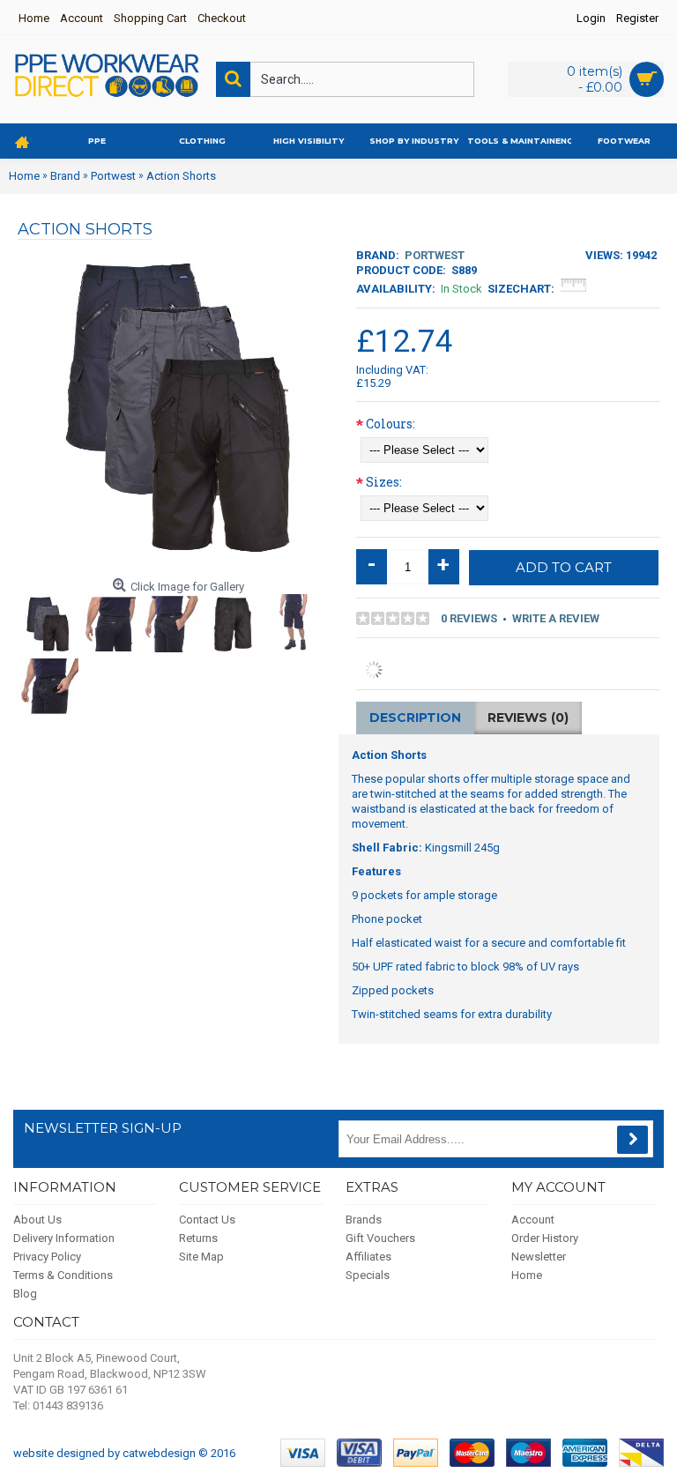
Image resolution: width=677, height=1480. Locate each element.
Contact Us (207, 1219)
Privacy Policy (47, 1256)
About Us (37, 1219)
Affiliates (368, 1256)
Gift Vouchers (380, 1238)
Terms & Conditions (63, 1275)
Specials (368, 1275)
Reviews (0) (528, 717)
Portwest (435, 255)
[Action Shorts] (48, 624)
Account (532, 1219)
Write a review (555, 618)
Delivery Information (64, 1238)
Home (526, 1275)
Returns (198, 1238)
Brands (364, 1219)
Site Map (201, 1256)
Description (415, 717)
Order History (544, 1238)
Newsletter (538, 1256)
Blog (25, 1293)
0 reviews (469, 618)
